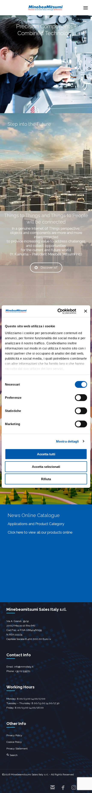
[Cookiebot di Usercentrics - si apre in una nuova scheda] (58, 311)
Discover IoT (49, 267)
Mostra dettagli (67, 441)
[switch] (81, 397)
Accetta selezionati (46, 466)
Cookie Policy (14, 741)
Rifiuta (46, 479)
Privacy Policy (14, 735)
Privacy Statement (17, 748)
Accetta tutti (46, 454)
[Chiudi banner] (85, 311)
